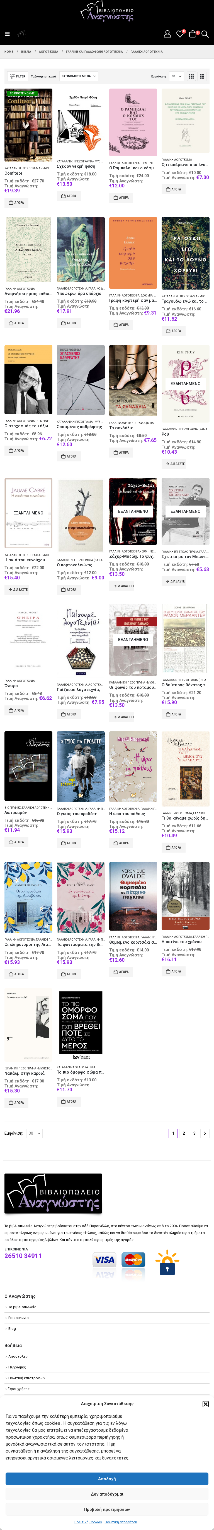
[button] (205, 1404)
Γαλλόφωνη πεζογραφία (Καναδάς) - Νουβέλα (91, 560)
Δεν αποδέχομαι (107, 1494)
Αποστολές (18, 1356)
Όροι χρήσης (19, 1389)
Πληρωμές (17, 1367)
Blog (12, 1328)
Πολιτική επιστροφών (26, 1378)
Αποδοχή (107, 1478)
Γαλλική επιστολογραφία (180, 551)
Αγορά (19, 203)
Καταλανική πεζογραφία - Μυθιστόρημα (33, 168)
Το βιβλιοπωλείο (22, 1307)
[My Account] (167, 33)
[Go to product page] (81, 122)
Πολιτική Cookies (88, 1522)
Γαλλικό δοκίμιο (100, 288)
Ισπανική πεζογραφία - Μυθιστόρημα (31, 1068)
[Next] (205, 1133)
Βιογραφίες (12, 807)
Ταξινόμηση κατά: (44, 76)
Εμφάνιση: (159, 76)
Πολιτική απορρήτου (121, 1522)
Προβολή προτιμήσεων (107, 1509)
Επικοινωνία (18, 1318)
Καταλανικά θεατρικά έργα (76, 1067)
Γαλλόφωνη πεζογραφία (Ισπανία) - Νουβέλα (142, 422)
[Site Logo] (107, 11)
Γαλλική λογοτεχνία (177, 159)
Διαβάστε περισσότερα (178, 464)
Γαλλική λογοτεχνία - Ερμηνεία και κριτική (140, 163)
